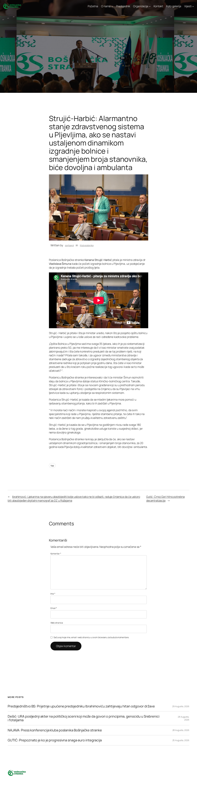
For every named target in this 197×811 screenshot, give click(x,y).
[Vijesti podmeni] (193, 6)
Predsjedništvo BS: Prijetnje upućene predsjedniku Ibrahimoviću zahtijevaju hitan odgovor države (81, 706)
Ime (52, 593)
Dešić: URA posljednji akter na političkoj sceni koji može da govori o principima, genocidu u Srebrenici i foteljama (83, 718)
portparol (69, 245)
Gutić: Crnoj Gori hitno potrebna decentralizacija (165, 498)
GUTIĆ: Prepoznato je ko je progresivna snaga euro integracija (55, 740)
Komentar (55, 553)
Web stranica (56, 622)
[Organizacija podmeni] (150, 6)
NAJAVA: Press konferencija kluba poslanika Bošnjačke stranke (55, 730)
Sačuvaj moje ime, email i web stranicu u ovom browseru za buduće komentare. (91, 637)
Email (53, 608)
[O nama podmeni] (112, 6)
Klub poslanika (87, 245)
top (52, 465)
